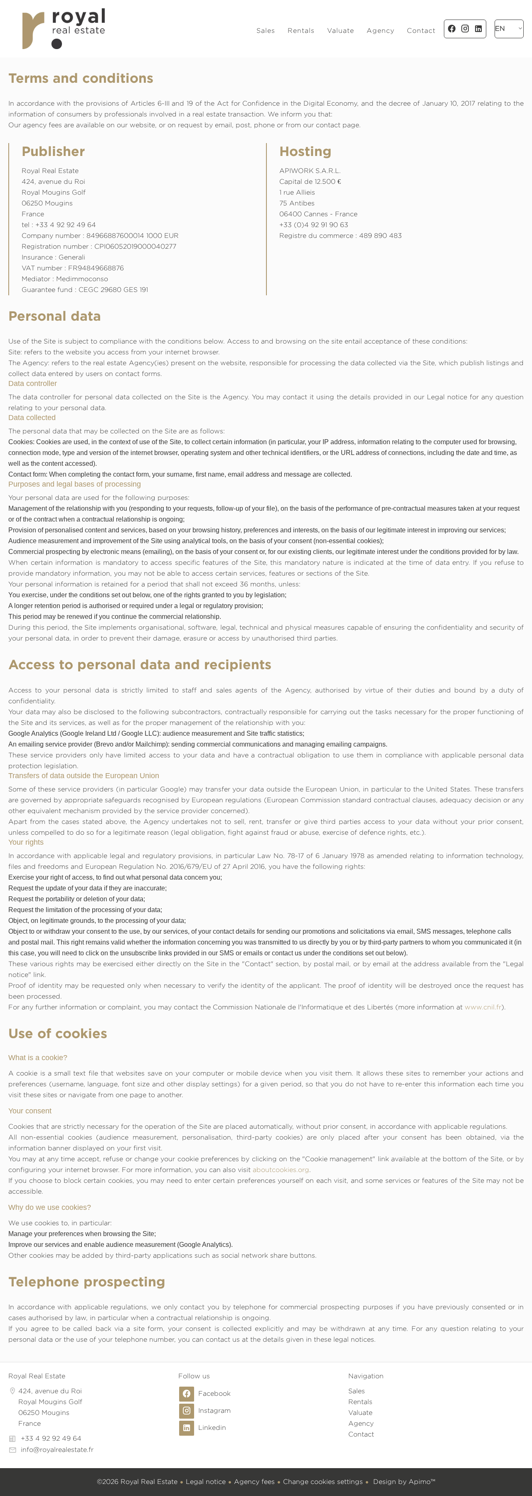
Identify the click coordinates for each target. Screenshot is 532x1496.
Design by (403, 1481)
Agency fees (254, 1481)
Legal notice (206, 1481)
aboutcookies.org (281, 1169)
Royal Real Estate (36, 1376)
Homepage (63, 28)
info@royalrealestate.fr (57, 1449)
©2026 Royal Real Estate (137, 1481)
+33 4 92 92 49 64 (51, 1438)
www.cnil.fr (483, 1007)
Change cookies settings (323, 1481)
